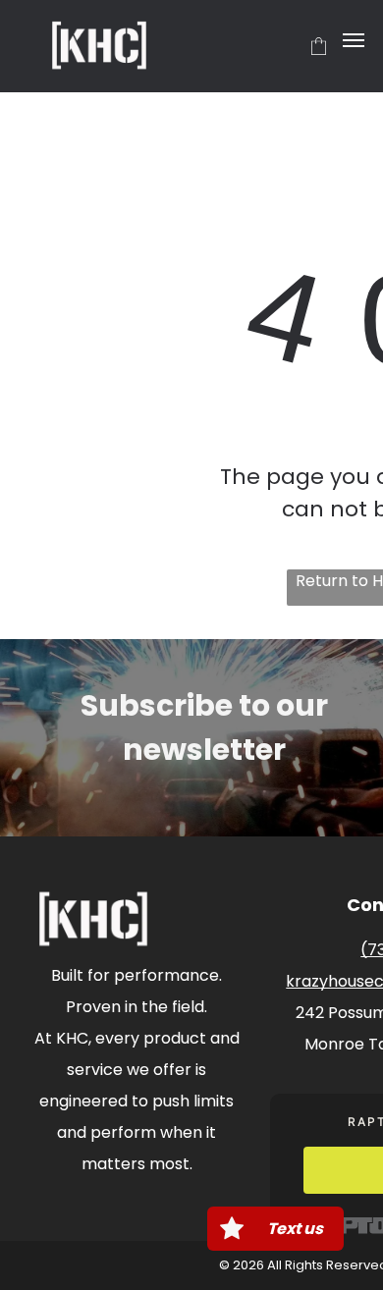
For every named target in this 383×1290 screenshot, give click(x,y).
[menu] (353, 40)
